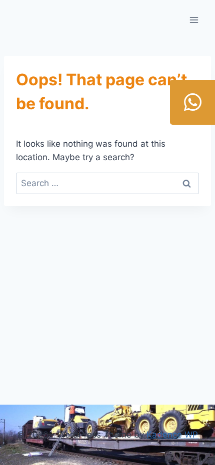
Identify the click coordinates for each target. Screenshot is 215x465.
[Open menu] (193, 19)
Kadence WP (172, 435)
